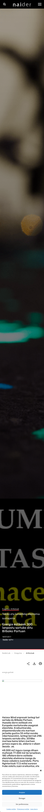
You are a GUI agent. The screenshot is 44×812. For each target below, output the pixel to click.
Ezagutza (18, 653)
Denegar (22, 798)
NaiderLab (6, 653)
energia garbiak (7, 672)
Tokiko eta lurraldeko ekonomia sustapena (21, 616)
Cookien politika (11, 809)
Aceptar (22, 792)
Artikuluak (30, 653)
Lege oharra (34, 809)
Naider (5, 639)
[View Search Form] (4, 4)
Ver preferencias (22, 804)
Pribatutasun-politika (23, 809)
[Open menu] (40, 4)
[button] (41, 770)
